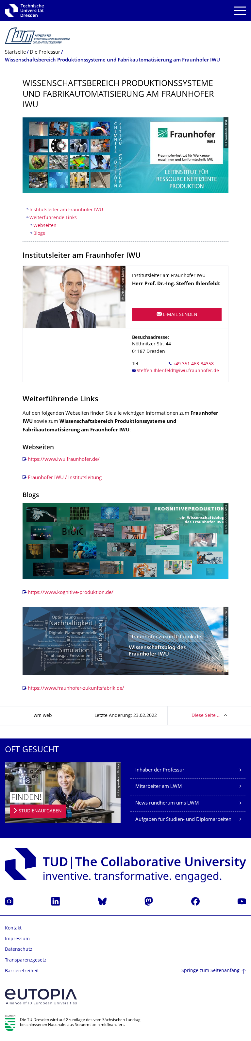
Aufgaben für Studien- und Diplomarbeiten (183, 819)
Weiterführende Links (53, 218)
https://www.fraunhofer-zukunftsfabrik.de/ (76, 688)
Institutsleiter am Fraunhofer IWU (66, 210)
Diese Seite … (206, 716)
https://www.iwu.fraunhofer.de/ (64, 459)
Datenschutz (18, 949)
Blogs (39, 234)
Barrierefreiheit (22, 971)
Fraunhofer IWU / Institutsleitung (65, 478)
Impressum (17, 939)
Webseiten (45, 226)
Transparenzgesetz (25, 960)
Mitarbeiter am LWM (158, 786)
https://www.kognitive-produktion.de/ (70, 592)
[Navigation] (240, 10)
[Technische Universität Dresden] (24, 10)
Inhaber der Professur (159, 770)
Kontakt (13, 928)
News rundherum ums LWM (167, 803)
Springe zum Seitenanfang (210, 971)
